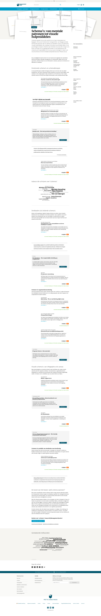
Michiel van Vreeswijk (44, 99)
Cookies (48, 603)
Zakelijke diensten (38, 578)
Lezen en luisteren (20, 586)
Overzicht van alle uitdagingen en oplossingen (50, 524)
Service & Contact (76, 603)
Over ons (18, 578)
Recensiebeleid (20, 591)
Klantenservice (20, 576)
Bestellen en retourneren (22, 584)
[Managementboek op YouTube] (50, 607)
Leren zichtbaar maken (39, 245)
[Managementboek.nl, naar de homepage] (21, 5)
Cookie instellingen (55, 603)
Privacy (44, 603)
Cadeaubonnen (38, 582)
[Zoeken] (60, 5)
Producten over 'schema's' (38, 520)
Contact (18, 580)
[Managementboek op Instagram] (53, 607)
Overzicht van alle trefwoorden (37, 524)
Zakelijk (36, 576)
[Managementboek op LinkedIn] (48, 607)
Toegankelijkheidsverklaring (66, 603)
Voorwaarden (19, 582)
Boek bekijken (43, 87)
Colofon (39, 603)
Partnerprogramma (20, 593)
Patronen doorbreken (62, 154)
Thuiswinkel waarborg (21, 603)
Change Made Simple (38, 478)
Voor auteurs (19, 589)
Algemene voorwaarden (31, 603)
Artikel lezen (62, 266)
